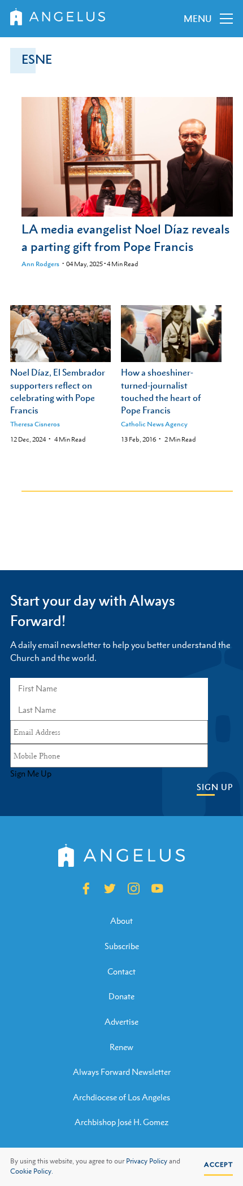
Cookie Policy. (31, 1171)
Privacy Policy (146, 1161)
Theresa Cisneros (35, 424)
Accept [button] (218, 1165)
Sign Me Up (30, 773)
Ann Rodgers (40, 264)
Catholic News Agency (154, 424)
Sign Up (215, 787)
